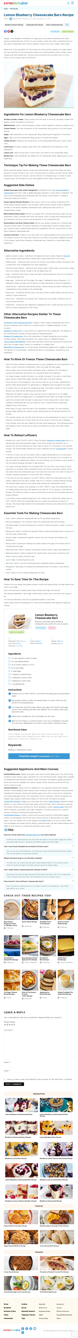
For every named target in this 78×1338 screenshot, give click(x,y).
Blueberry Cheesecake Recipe (51, 1201)
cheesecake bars (33, 835)
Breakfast (7, 1308)
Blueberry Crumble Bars (13, 336)
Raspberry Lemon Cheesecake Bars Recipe (21, 1201)
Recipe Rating (9, 1022)
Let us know (44, 756)
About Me (42, 1304)
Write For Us (43, 1308)
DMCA (41, 1315)
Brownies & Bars (10, 1311)
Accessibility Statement (64, 1315)
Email (7, 1071)
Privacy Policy (43, 1318)
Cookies (24, 1304)
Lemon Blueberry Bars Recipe (50, 1137)
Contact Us (60, 1304)
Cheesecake (14, 8)
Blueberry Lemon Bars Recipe (16, 1158)
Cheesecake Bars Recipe (34, 25)
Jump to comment (16, 632)
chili (43, 820)
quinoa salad (59, 807)
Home (6, 8)
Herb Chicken (54, 801)
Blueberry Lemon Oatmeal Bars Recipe (54, 1180)
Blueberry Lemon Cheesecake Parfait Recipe (56, 1158)
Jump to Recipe (67, 31)
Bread (6, 1304)
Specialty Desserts (28, 1311)
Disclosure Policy (44, 1311)
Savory (24, 1308)
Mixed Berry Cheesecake (14, 347)
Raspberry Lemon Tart (13, 331)
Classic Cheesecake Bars (54, 25)
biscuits (67, 256)
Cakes (6, 1315)
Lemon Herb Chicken (12, 801)
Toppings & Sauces (28, 1315)
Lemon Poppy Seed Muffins (15, 342)
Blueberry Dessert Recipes (14, 25)
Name (7, 1062)
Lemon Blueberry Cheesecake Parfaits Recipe (54, 1115)
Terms (59, 1318)
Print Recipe (55, 31)
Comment (9, 1030)
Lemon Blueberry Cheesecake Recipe (18, 1114)
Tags (23, 1318)
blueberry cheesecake (56, 440)
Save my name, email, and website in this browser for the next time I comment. (39, 1079)
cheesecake (61, 449)
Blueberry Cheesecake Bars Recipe (18, 1137)
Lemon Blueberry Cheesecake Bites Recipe (21, 1180)
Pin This (52, 628)
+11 (67, 25)
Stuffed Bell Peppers (12, 815)
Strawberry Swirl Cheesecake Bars (18, 323)
